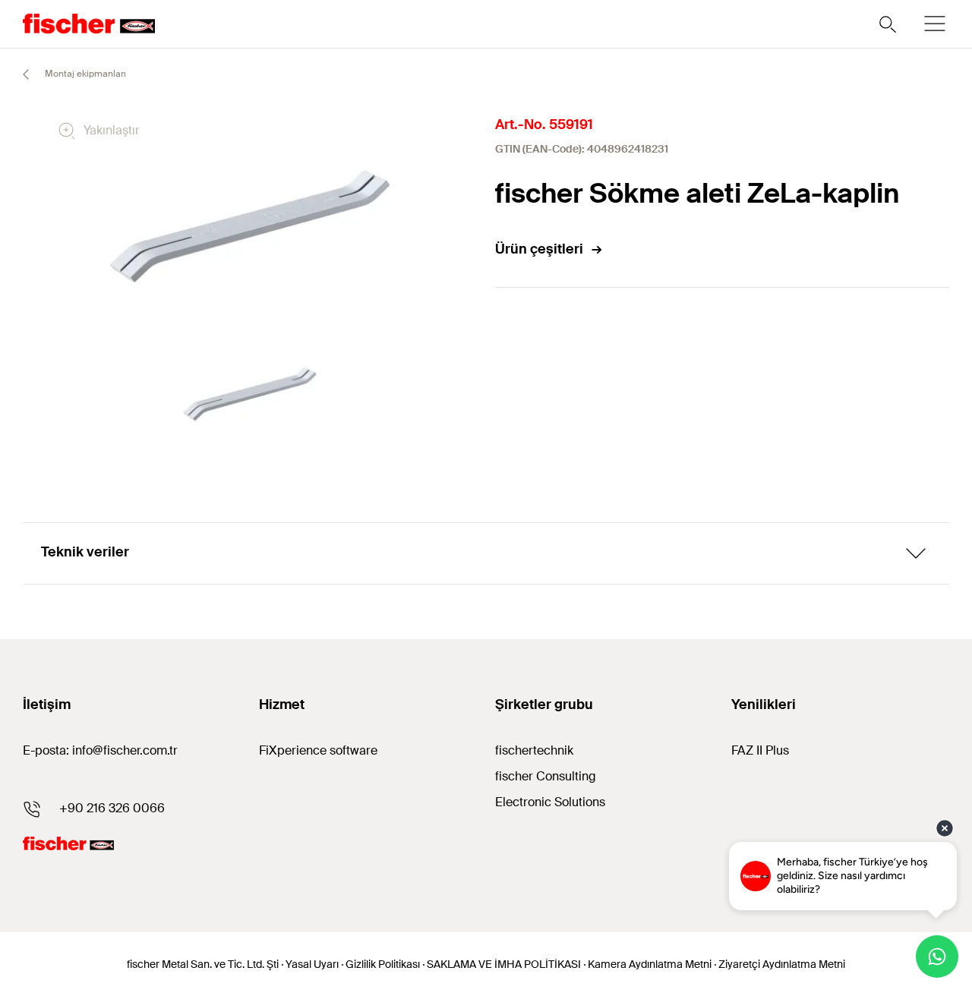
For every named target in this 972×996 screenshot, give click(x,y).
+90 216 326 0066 (112, 808)
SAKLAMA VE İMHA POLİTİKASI (504, 964)
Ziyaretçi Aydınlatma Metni (781, 964)
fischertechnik (534, 750)
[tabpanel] (249, 394)
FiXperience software (318, 750)
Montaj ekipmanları (84, 74)
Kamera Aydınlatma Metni (650, 964)
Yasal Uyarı (312, 964)
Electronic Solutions (550, 802)
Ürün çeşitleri (539, 249)
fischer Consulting (545, 776)
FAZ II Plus (760, 750)
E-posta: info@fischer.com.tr (100, 750)
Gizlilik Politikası (383, 964)
